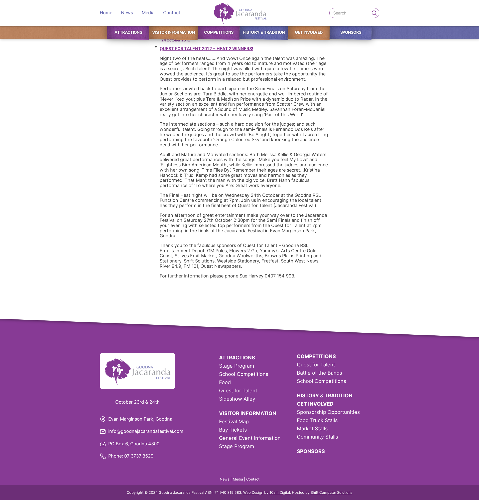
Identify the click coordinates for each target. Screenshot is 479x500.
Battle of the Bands (319, 373)
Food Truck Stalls (317, 420)
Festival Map (234, 422)
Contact (171, 12)
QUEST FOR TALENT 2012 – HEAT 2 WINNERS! (206, 48)
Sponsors (350, 32)
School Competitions (243, 374)
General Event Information (250, 438)
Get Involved (309, 32)
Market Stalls (312, 429)
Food (225, 382)
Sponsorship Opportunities (328, 412)
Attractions (128, 32)
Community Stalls (317, 437)
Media (148, 12)
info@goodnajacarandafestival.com (145, 431)
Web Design (253, 492)
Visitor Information (173, 32)
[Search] (374, 13)
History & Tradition (264, 32)
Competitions (218, 32)
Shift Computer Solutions (332, 492)
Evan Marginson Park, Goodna (140, 419)
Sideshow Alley (237, 399)
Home (106, 12)
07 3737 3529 (138, 456)
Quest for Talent (238, 391)
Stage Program (236, 366)
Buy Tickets (233, 430)
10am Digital (279, 492)
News (127, 12)
